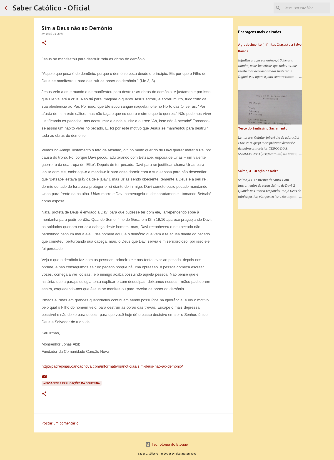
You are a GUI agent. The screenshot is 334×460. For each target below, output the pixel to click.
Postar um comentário (60, 423)
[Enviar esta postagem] (44, 378)
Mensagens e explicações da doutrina (71, 383)
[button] (44, 43)
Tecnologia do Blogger (170, 444)
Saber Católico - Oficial (51, 8)
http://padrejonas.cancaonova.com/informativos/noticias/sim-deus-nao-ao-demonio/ (112, 366)
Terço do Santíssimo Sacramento (262, 128)
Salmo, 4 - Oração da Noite (258, 171)
